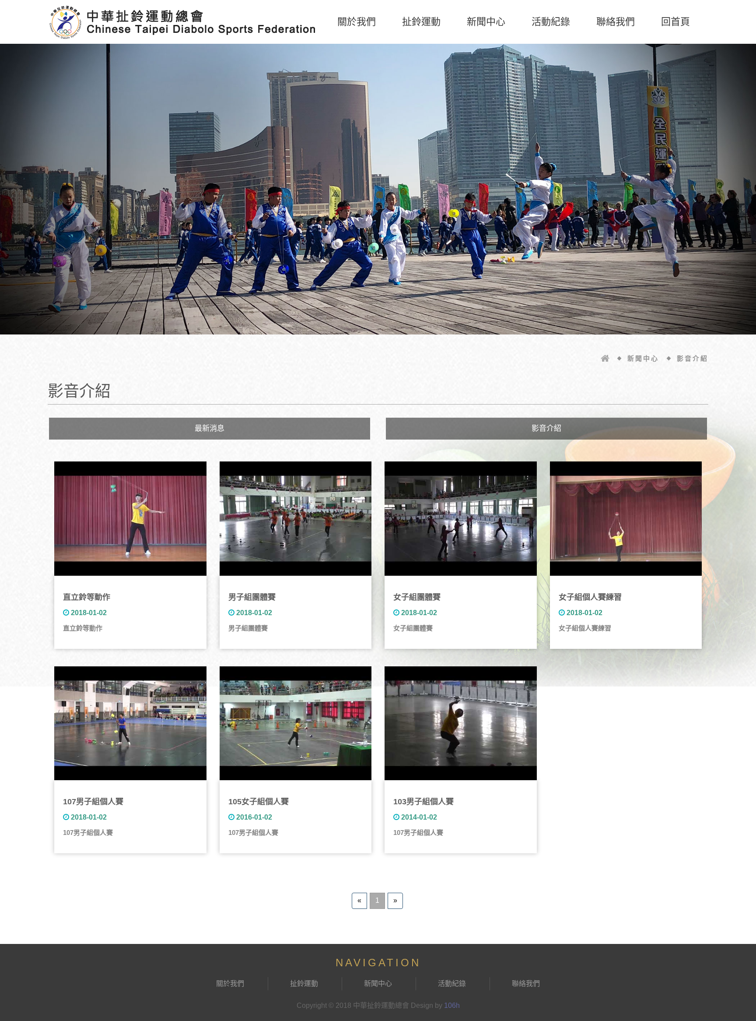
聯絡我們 (615, 21)
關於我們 (356, 21)
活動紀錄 (551, 21)
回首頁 (675, 21)
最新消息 (209, 428)
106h (452, 1005)
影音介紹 (546, 428)
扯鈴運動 (421, 21)
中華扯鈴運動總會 (183, 22)
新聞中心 (486, 21)
